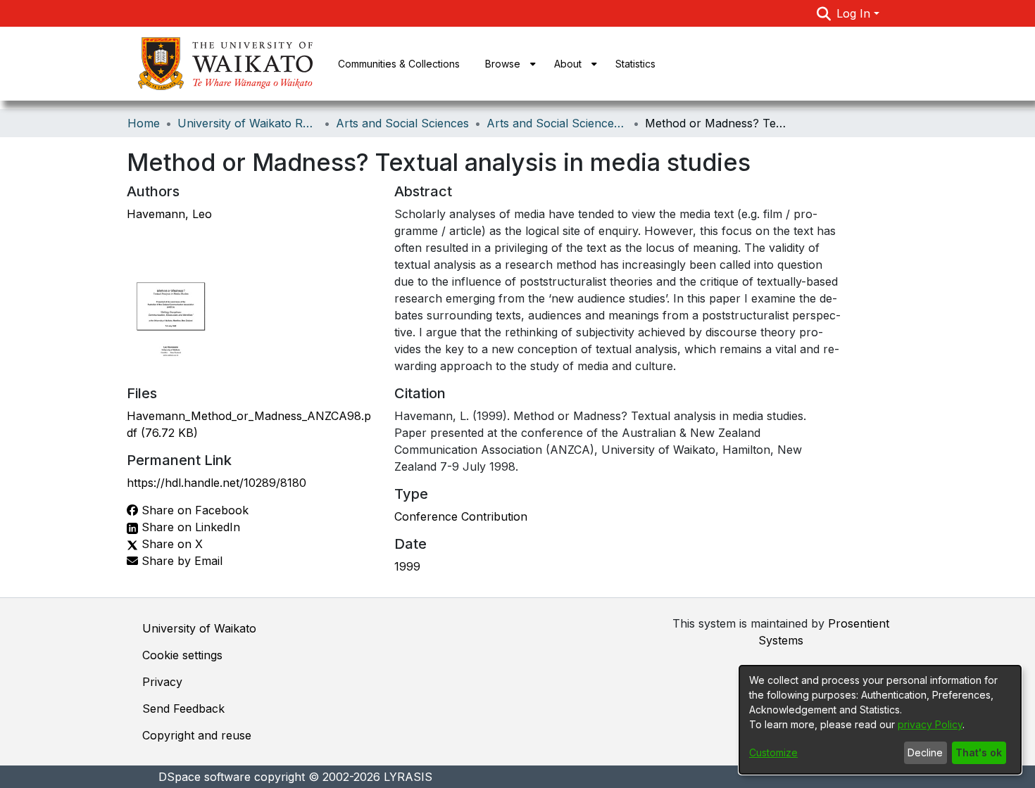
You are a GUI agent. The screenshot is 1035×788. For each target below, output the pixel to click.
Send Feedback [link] (183, 708)
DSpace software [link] (204, 777)
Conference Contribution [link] (460, 516)
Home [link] (143, 123)
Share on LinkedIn (189, 527)
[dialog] (880, 720)
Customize (773, 752)
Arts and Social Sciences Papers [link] (557, 123)
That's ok (978, 752)
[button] (824, 13)
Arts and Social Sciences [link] (402, 123)
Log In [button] (855, 13)
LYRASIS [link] (408, 777)
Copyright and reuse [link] (196, 735)
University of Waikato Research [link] (247, 123)
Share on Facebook (193, 510)
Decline (925, 752)
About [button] (568, 64)
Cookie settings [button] (182, 655)
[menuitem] (507, 64)
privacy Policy (930, 724)
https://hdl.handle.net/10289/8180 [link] (216, 483)
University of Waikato (199, 628)
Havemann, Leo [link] (169, 214)
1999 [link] (407, 566)
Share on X (170, 544)
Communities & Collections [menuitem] (399, 64)
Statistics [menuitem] (635, 64)
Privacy (162, 682)
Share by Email (180, 561)
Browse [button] (502, 64)
